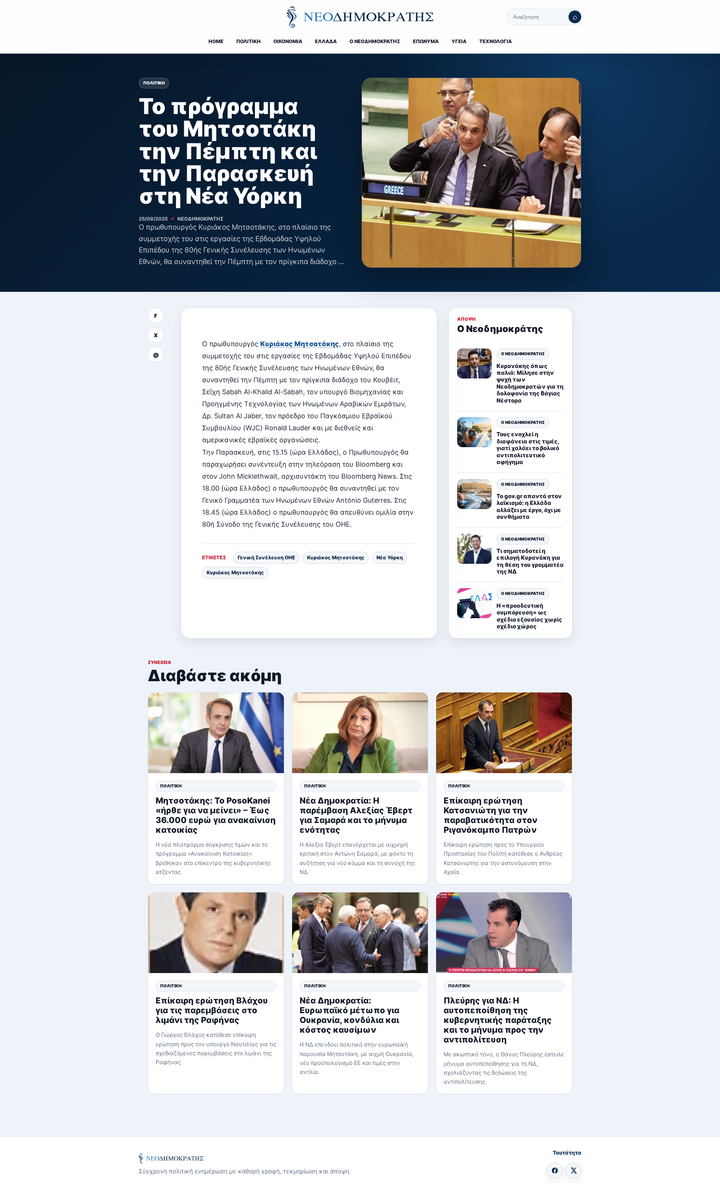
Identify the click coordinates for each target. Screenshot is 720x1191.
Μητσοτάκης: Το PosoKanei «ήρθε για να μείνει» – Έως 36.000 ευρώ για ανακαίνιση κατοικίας (216, 815)
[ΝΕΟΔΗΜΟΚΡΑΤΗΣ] (360, 17)
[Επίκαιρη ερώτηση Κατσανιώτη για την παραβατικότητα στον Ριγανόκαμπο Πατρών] (504, 732)
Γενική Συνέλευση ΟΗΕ (266, 557)
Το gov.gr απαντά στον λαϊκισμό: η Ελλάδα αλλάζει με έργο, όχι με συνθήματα (529, 506)
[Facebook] (554, 1170)
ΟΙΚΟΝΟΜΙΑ (287, 41)
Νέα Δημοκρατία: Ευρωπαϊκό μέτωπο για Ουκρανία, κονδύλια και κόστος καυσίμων (349, 1015)
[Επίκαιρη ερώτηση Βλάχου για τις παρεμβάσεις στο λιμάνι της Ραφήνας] (216, 932)
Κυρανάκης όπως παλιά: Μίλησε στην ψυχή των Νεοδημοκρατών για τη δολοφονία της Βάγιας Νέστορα (530, 383)
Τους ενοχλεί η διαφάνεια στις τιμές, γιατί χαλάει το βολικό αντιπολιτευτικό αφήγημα (527, 448)
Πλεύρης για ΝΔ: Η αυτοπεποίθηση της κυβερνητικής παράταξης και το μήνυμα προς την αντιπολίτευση (498, 1020)
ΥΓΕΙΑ (459, 41)
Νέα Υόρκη (389, 557)
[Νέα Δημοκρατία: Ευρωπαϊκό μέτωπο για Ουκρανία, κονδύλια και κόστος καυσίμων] (360, 932)
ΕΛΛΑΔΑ (326, 41)
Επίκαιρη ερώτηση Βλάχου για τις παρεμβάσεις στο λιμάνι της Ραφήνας (212, 1010)
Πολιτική (154, 83)
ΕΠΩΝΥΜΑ (426, 41)
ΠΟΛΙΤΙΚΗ (248, 41)
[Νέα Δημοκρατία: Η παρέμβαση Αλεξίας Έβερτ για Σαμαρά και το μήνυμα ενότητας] (360, 732)
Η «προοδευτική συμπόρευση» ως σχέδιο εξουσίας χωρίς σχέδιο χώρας (529, 616)
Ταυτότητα (567, 1152)
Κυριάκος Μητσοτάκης (299, 344)
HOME (216, 41)
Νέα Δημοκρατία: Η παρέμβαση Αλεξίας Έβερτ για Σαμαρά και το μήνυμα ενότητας (356, 815)
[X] (573, 1170)
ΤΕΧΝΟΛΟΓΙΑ (495, 41)
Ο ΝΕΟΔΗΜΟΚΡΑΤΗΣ (375, 41)
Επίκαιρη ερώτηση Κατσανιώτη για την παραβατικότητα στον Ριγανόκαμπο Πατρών (490, 815)
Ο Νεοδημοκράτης (523, 353)
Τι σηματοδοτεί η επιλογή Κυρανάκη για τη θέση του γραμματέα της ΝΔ (530, 561)
